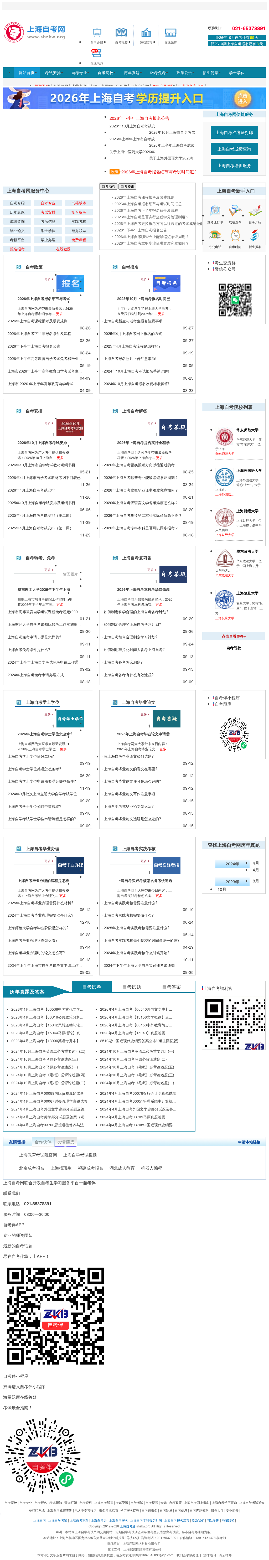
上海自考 (39, 1520)
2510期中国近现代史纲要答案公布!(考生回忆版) (139, 1040)
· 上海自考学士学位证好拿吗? (30, 756)
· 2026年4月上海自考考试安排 (30, 490)
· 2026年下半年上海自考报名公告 (33, 346)
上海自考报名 (118, 1520)
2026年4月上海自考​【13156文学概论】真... (136, 1017)
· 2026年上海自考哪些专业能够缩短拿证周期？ (140, 477)
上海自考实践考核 (139, 848)
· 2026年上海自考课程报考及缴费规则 (37, 320)
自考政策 (34, 267)
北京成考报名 (31, 1168)
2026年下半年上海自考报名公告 (139, 118)
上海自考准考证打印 (234, 132)
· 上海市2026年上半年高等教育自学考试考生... (44, 371)
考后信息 (48, 221)
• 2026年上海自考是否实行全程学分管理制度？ (150, 216)
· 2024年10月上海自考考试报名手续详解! (135, 371)
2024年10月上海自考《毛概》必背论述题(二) (48, 1082)
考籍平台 (17, 239)
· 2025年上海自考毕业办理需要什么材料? (39, 902)
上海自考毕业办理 (42, 848)
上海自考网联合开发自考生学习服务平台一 (49, 1183)
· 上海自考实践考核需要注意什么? (129, 902)
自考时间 (235, 247)
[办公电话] (215, 240)
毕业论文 (17, 230)
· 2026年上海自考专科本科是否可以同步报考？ (140, 527)
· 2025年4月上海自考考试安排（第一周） (39, 527)
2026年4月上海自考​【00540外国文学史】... (136, 1009)
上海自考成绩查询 (234, 149)
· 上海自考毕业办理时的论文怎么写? (35, 952)
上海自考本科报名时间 (146, 1520)
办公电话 (215, 247)
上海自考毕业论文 (139, 702)
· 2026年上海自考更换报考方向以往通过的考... (140, 464)
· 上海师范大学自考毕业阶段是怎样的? (37, 927)
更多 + (48, 278)
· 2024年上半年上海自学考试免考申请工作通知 (42, 662)
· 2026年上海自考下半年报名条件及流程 (38, 333)
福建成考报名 (90, 1168)
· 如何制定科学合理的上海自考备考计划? (135, 611)
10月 (222, 889)
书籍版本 (78, 202)
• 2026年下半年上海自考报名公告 (139, 230)
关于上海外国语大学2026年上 (171, 158)
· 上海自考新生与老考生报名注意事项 (132, 320)
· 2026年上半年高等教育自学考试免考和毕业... (44, 358)
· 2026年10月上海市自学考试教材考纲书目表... (40, 465)
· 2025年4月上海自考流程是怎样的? (131, 346)
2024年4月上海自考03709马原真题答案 (132, 1116)
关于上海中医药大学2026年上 (132, 152)
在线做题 (63, 248)
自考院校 (105, 72)
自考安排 (34, 411)
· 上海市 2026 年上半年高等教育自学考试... (41, 383)
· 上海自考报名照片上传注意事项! (129, 358)
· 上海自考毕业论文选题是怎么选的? (131, 818)
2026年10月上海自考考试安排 (132, 126)
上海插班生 (61, 1168)
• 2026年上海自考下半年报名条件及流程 (145, 210)
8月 (256, 881)
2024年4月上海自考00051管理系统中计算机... (138, 1101)
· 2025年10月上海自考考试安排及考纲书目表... (40, 503)
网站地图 (213, 1520)
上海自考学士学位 (42, 702)
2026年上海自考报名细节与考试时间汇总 (159, 171)
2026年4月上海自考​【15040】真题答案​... (134, 1032)
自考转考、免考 (40, 558)
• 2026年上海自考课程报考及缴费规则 (143, 197)
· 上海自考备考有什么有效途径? (128, 674)
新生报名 (255, 247)
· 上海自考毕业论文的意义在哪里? (129, 768)
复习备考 (78, 212)
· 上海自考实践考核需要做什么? (128, 915)
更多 (59, 313)
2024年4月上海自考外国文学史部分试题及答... (49, 1109)
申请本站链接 (249, 1141)
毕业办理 (48, 239)
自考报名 (130, 267)
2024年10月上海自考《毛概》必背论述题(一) (137, 1082)
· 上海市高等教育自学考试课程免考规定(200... (43, 611)
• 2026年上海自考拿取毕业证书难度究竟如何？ (150, 243)
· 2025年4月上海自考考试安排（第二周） (39, 515)
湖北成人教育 (122, 1168)
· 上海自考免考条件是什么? (28, 649)
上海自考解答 (134, 411)
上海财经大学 (224, 534)
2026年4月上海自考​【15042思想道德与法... (47, 1024)
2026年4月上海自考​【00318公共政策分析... (47, 1017)
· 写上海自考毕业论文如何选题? (128, 756)
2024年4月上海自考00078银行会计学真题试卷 (138, 1093)
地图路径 (228, 1520)
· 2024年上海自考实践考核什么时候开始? (135, 952)
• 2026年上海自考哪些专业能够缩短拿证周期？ (150, 236)
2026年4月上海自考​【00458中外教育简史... (136, 1024)
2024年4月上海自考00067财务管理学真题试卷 (49, 1101)
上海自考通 (128, 1526)
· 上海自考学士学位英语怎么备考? (33, 768)
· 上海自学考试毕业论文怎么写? (128, 806)
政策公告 (184, 72)
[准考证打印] (215, 216)
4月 (256, 863)
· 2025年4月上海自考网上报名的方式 (132, 333)
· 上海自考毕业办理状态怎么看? (32, 940)
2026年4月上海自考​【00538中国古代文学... (47, 1009)
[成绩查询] (235, 216)
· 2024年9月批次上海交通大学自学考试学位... (43, 793)
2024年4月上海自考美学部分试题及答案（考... (49, 1116)
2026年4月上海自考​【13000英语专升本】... (47, 1040)
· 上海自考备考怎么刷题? (122, 662)
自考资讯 (127, 186)
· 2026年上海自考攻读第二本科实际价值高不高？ (142, 515)
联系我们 (198, 1520)
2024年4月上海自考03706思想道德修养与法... (49, 1124)
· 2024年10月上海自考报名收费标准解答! (135, 383)
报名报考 (17, 248)
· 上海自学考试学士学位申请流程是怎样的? (41, 818)
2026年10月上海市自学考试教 (172, 132)
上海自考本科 (79, 1520)
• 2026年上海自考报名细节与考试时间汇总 (147, 203)
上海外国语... (224, 494)
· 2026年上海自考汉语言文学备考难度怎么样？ (140, 502)
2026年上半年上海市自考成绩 (132, 139)
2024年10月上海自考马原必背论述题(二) (133, 1059)
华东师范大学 (224, 453)
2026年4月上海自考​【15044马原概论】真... (47, 1032)
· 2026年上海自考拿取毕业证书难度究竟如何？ (140, 490)
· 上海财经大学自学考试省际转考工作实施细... (43, 624)
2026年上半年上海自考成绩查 (171, 145)
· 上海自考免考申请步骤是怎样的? (33, 636)
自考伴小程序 (227, 698)
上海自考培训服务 (234, 165)
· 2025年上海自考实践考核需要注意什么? (135, 927)
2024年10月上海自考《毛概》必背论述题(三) (137, 1074)
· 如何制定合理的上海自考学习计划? (131, 624)
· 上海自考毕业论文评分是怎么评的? (131, 781)
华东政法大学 (224, 575)
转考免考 (158, 72)
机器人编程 (151, 1168)
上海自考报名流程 (176, 1520)
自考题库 (222, 704)
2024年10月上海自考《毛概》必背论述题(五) (137, 1067)
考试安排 (53, 72)
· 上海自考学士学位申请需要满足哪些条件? (41, 781)
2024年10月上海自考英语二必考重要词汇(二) (48, 1051)
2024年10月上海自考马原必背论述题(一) (44, 1067)
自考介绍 (17, 202)
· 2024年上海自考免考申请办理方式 (35, 674)
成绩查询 (17, 221)
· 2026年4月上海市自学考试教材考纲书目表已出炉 (43, 478)
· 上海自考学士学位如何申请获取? (33, 806)
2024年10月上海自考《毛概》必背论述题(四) (48, 1074)
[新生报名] (255, 240)
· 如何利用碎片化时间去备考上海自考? (133, 649)
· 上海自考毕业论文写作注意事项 (128, 793)
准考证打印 (215, 222)
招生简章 (211, 72)
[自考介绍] (255, 216)
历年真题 (132, 72)
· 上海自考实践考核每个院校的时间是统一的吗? (140, 940)
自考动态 (108, 186)
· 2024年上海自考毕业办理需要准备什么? (39, 915)
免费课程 (78, 239)
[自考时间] (235, 240)
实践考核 (78, 221)
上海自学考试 (57, 1520)
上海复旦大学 (224, 618)
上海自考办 (99, 1520)
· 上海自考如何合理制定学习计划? (129, 636)
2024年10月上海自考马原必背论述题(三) (44, 1059)
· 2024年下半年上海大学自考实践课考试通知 (138, 965)
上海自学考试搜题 (80, 1155)
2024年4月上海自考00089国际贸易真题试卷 (47, 1093)
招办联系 (78, 230)
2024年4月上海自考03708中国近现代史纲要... (138, 1124)
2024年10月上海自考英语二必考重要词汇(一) (137, 1051)
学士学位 (237, 72)
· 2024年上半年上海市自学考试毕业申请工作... (44, 965)
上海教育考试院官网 (38, 1155)
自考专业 (79, 72)
